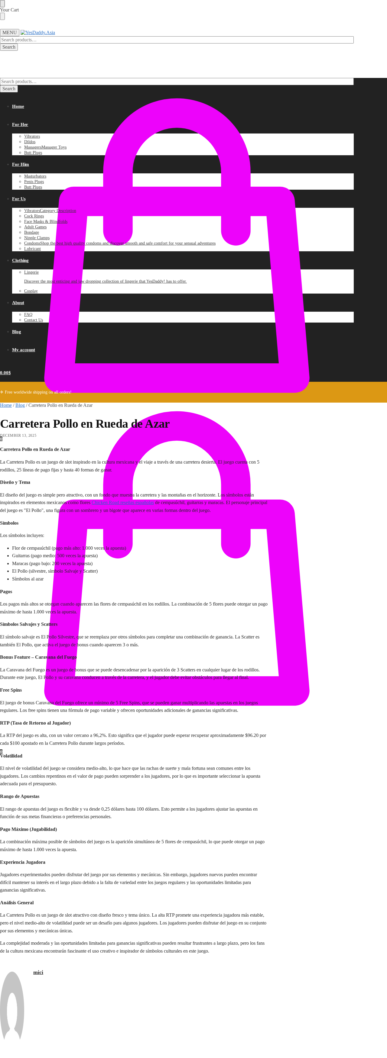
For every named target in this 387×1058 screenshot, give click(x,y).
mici (38, 972)
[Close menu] (2, 3)
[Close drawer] (2, 16)
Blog (20, 405)
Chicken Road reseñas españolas (123, 502)
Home (6, 405)
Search (8, 47)
